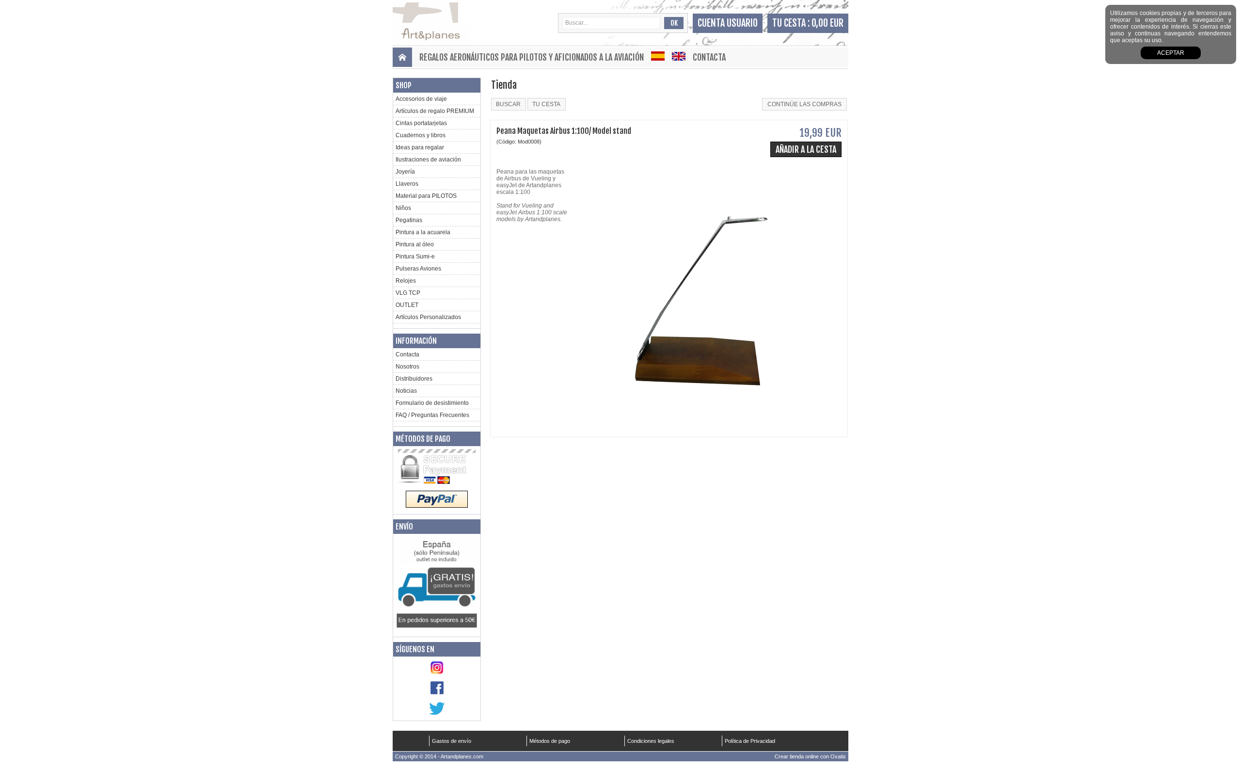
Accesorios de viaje (421, 99)
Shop (404, 85)
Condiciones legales (650, 741)
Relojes (406, 280)
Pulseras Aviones (418, 268)
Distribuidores (414, 378)
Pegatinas (409, 220)
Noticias (406, 390)
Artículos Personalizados (428, 317)
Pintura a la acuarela (423, 232)
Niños (403, 208)
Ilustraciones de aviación (428, 159)
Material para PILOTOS (426, 196)
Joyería (405, 171)
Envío (404, 526)
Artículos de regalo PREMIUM (435, 111)
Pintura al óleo (415, 244)
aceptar (1170, 52)
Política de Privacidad (750, 741)
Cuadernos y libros (420, 135)
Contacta (709, 57)
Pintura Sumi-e (415, 256)
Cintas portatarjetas (421, 123)
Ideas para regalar (420, 147)
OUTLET (407, 305)
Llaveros (407, 183)
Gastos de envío (451, 741)
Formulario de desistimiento (432, 403)
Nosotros (407, 366)
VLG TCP (408, 292)
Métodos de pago (423, 439)
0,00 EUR (827, 23)
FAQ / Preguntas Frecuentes (432, 415)
